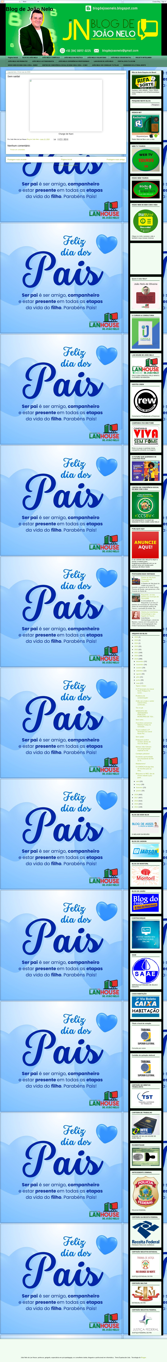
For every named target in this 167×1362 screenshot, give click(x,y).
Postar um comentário (17, 150)
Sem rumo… (140, 720)
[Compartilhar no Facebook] (65, 139)
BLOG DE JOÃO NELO (30, 57)
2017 (136, 798)
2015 (136, 804)
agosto (139, 674)
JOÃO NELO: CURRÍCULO (51, 57)
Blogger (143, 1357)
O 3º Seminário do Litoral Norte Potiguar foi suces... (145, 691)
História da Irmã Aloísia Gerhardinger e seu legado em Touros (149, 614)
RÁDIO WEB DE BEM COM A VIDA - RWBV (23, 65)
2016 (136, 801)
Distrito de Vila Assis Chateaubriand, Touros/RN (148, 579)
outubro (139, 668)
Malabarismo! (141, 764)
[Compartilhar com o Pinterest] (67, 139)
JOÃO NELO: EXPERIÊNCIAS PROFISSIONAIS (74, 61)
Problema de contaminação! (142, 697)
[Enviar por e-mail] (58, 139)
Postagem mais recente (16, 159)
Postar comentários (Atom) (69, 165)
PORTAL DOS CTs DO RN (126, 61)
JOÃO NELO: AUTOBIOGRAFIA (43, 61)
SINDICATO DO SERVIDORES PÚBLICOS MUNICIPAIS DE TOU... (145, 714)
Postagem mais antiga (116, 159)
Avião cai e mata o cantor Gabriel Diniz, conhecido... (145, 703)
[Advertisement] (146, 258)
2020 (136, 656)
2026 (136, 637)
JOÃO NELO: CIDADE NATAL (121, 57)
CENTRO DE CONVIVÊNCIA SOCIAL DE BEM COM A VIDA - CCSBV (64, 65)
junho (138, 680)
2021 (136, 652)
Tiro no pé (139, 708)
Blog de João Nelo (29, 9)
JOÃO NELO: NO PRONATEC (18, 61)
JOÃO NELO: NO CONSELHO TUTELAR (105, 65)
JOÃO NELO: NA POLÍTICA (73, 57)
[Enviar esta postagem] (54, 139)
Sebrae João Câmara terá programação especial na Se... (143, 748)
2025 (136, 640)
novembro (140, 664)
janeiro (139, 791)
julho (138, 677)
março (138, 784)
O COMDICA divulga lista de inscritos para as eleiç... (145, 768)
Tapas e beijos (141, 686)
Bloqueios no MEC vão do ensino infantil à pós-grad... (145, 775)
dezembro (140, 661)
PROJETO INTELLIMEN (143, 57)
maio (138, 683)
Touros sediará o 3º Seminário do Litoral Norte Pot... (144, 732)
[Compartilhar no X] (63, 139)
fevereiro (139, 787)
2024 (136, 643)
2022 (136, 649)
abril (138, 781)
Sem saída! (140, 737)
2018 (136, 794)
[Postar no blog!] (61, 139)
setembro (139, 671)
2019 (136, 659)
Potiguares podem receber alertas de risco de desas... (143, 742)
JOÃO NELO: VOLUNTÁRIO (96, 57)
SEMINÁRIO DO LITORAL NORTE (134, 65)
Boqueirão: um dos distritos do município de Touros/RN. (150, 597)
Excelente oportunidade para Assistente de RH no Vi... (144, 758)
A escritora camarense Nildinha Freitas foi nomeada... (144, 725)
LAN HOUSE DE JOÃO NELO (103, 61)
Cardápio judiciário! (143, 754)
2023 (136, 646)
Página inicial (13, 57)
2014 (136, 807)
